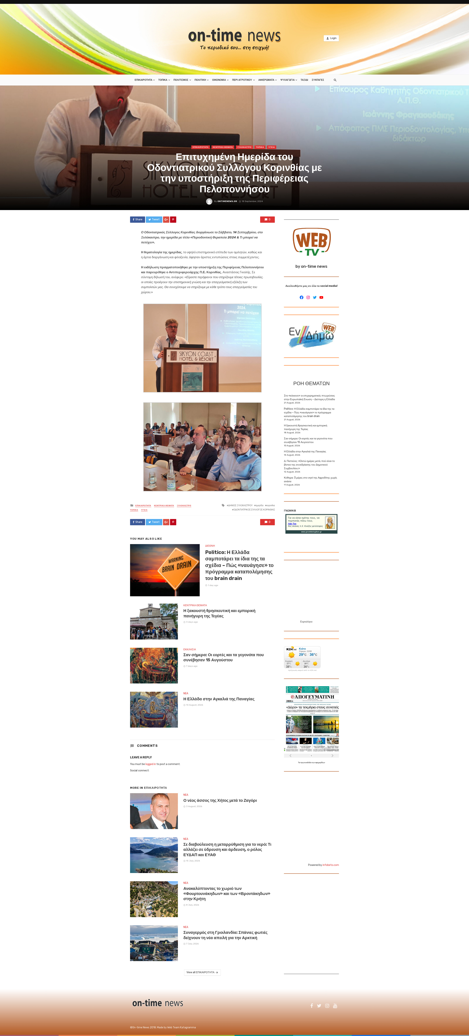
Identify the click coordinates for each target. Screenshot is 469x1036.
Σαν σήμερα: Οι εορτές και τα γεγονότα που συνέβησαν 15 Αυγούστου (223, 657)
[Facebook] (301, 297)
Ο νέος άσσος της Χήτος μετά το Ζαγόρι (220, 800)
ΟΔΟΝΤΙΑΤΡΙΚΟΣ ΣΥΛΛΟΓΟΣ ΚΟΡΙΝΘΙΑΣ (254, 509)
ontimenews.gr (227, 201)
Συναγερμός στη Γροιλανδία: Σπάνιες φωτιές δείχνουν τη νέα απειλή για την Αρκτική (225, 935)
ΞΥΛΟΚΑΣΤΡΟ (244, 147)
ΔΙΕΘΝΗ (210, 545)
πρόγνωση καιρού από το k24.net (302, 670)
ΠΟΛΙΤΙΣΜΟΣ (180, 80)
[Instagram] (308, 297)
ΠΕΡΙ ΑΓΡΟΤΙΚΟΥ (242, 80)
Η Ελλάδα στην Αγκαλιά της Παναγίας (218, 699)
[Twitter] (315, 297)
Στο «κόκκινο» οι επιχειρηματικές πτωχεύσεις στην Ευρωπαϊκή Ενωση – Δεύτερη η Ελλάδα (309, 397)
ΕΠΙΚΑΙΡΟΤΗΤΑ (143, 80)
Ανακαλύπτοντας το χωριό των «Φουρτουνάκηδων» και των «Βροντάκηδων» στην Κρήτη (226, 893)
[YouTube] (321, 297)
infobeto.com (331, 865)
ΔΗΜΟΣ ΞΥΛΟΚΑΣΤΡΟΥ (240, 505)
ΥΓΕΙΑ (271, 147)
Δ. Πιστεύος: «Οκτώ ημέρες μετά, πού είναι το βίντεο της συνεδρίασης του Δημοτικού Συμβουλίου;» (309, 464)
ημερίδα (259, 505)
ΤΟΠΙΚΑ (162, 80)
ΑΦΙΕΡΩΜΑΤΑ (266, 80)
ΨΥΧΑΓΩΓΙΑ (287, 80)
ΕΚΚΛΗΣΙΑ (189, 649)
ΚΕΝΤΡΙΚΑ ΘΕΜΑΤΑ (223, 147)
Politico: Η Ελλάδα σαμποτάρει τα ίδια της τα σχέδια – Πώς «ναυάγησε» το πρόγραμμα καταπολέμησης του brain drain (239, 565)
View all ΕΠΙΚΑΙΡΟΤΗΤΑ (200, 972)
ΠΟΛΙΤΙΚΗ (200, 80)
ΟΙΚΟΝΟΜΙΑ (219, 80)
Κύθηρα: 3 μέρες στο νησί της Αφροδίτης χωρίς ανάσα (310, 479)
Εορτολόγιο (306, 621)
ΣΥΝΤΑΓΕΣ (318, 80)
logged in (150, 764)
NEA (185, 693)
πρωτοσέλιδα (306, 762)
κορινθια (270, 505)
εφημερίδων (320, 762)
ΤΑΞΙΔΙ (304, 80)
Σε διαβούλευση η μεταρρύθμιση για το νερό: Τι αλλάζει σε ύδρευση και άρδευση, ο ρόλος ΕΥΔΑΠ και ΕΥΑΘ (227, 849)
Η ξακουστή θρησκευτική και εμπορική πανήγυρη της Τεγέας (219, 613)
